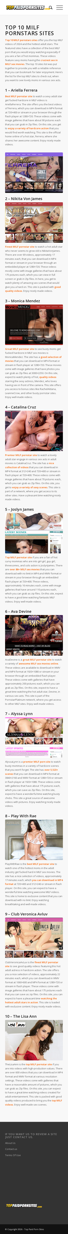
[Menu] (58, 7)
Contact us (11, 1149)
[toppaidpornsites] (28, 7)
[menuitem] (49, 7)
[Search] (49, 7)
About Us (10, 1143)
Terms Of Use (13, 1155)
